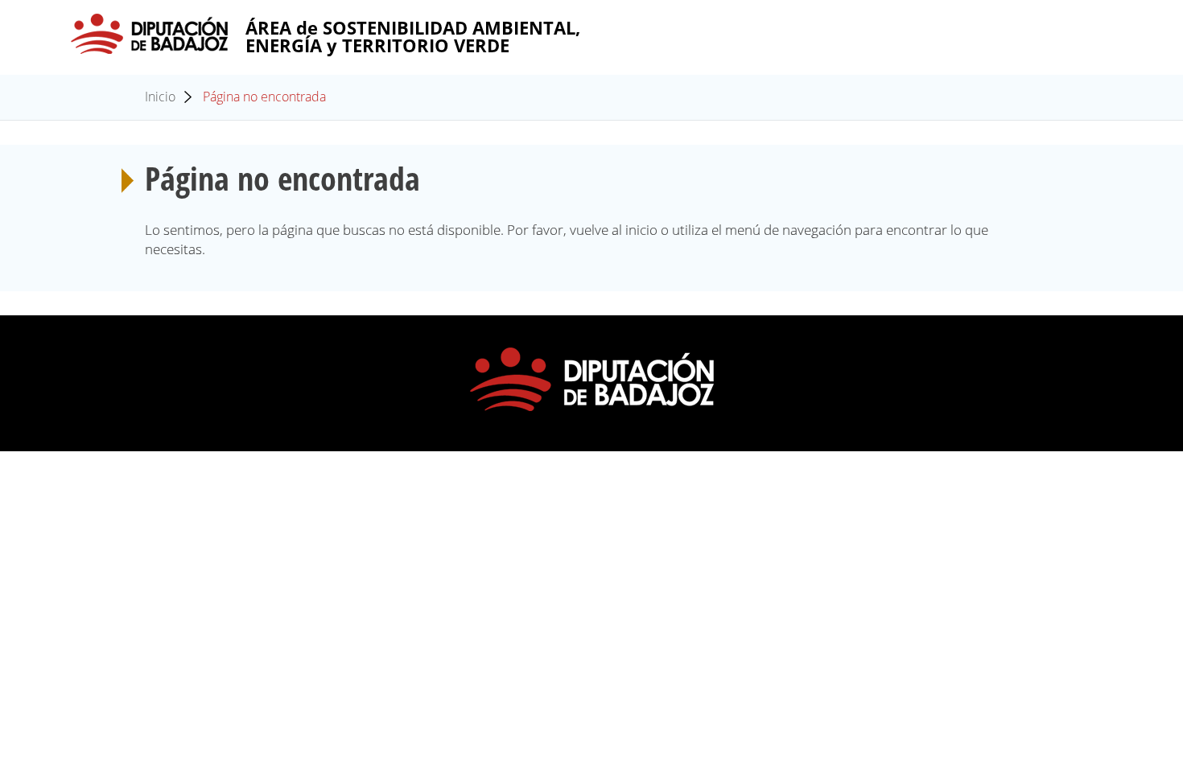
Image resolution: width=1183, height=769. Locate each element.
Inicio (160, 96)
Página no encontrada (264, 96)
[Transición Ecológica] (149, 34)
